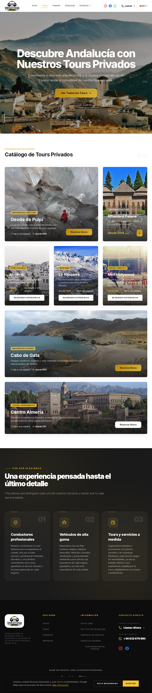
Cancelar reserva (91, 641)
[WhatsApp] (115, 5)
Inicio (34, 5)
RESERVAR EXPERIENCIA (27, 298)
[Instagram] (105, 5)
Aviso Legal (87, 623)
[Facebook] (110, 5)
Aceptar (131, 683)
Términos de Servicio (92, 635)
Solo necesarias (107, 683)
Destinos (84, 5)
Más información (60, 685)
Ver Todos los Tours (74, 93)
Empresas (70, 5)
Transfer (56, 5)
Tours (45, 5)
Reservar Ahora (79, 232)
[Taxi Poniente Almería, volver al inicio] (12, 6)
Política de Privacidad (93, 629)
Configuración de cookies (95, 648)
